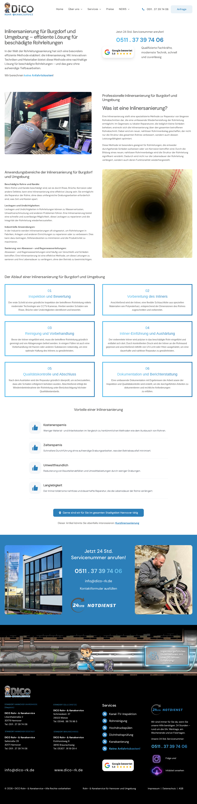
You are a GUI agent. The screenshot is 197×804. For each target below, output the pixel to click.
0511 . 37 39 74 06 (140, 40)
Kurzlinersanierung (127, 523)
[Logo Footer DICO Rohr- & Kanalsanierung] (19, 3)
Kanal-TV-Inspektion (122, 714)
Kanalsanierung (119, 742)
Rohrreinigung (118, 721)
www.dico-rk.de (68, 770)
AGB (181, 788)
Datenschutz (169, 788)
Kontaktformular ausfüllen (98, 588)
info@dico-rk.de (98, 581)
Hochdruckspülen (120, 728)
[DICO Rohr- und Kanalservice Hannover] (17, 685)
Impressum (154, 788)
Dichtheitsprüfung (121, 735)
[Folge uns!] (172, 763)
